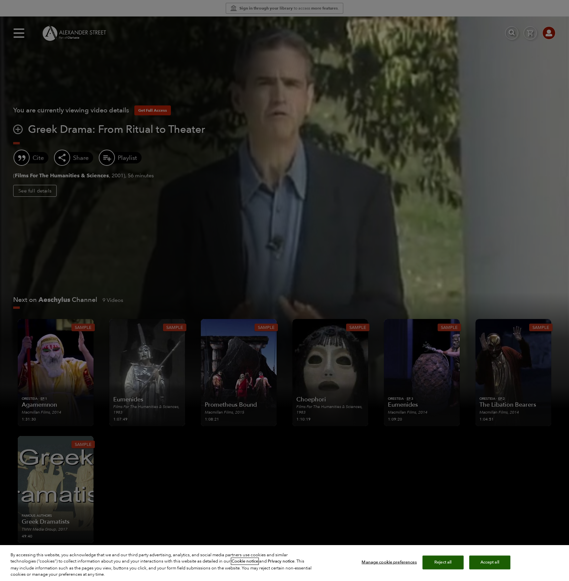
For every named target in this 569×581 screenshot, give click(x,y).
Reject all (442, 562)
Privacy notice (281, 561)
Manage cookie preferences (389, 562)
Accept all (489, 562)
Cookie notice (244, 561)
